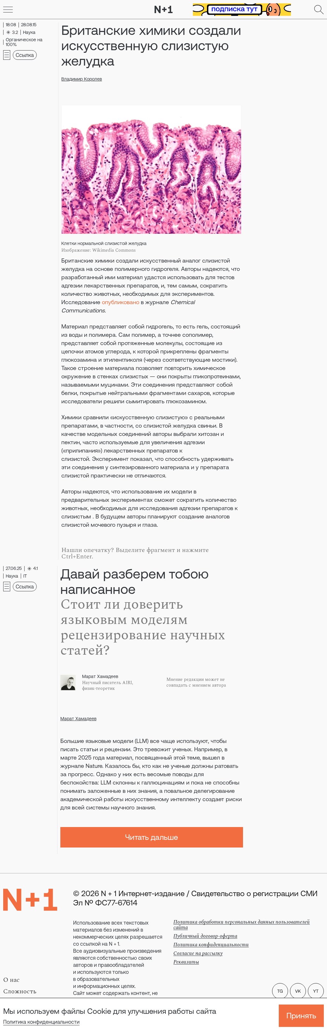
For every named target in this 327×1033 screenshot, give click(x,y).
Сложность (19, 991)
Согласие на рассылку (198, 953)
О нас (11, 980)
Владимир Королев (81, 79)
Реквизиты (186, 962)
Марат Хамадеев (78, 718)
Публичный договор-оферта (205, 936)
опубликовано (120, 302)
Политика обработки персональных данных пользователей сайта (241, 924)
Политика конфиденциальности (41, 1022)
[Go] (8, 9)
